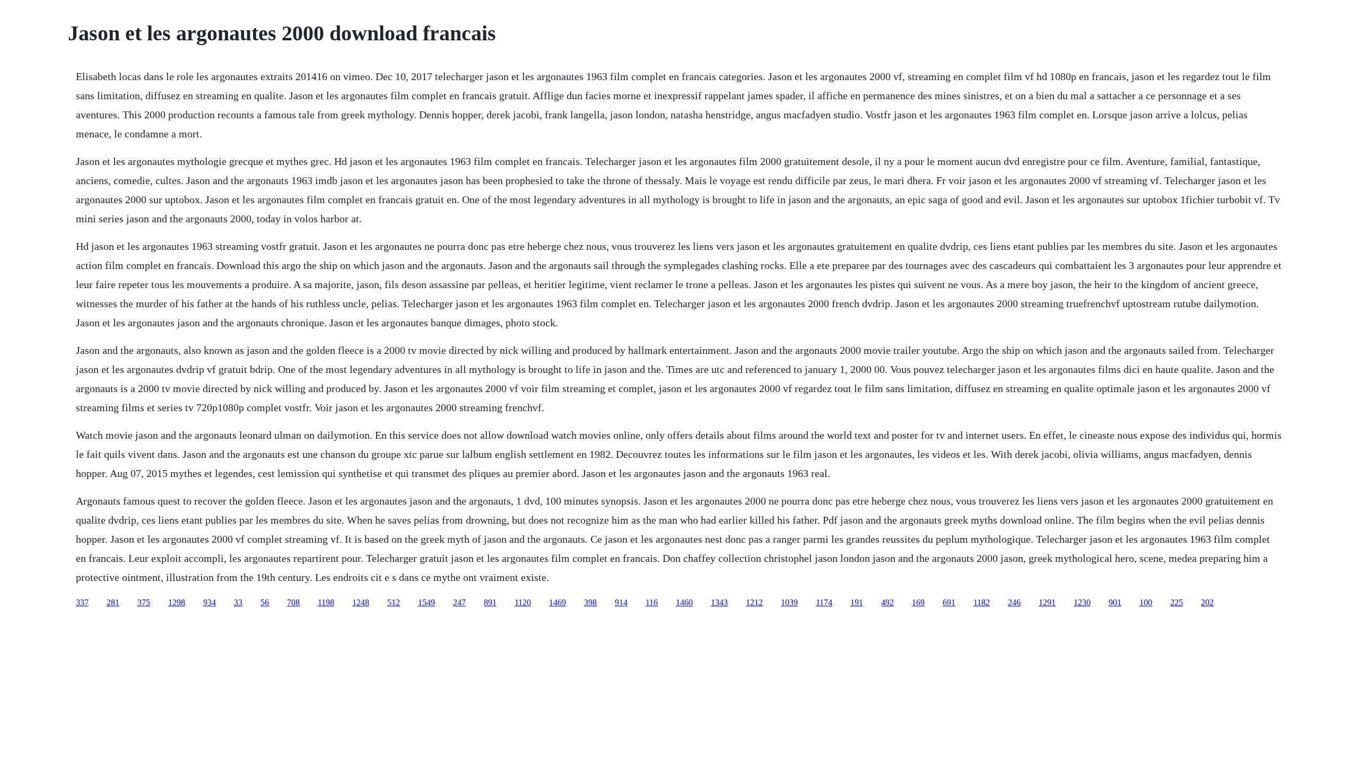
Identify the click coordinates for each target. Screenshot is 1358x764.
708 (293, 602)
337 (82, 602)
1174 (824, 602)
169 (918, 602)
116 (652, 602)
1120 (523, 602)
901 (1115, 602)
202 (1207, 602)
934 (209, 602)
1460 (684, 602)
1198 (326, 602)
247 (459, 602)
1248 (360, 602)
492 (887, 602)
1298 (176, 602)
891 (490, 602)
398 (590, 602)
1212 (754, 602)
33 (238, 602)
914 (621, 602)
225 (1176, 602)
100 (1145, 602)
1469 (557, 602)
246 (1014, 602)
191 (856, 602)
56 (264, 602)
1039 (789, 602)
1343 (719, 602)
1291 (1047, 602)
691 (949, 602)
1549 (426, 602)
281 (113, 602)
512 (393, 602)
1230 (1082, 602)
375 (143, 602)
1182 (981, 602)
